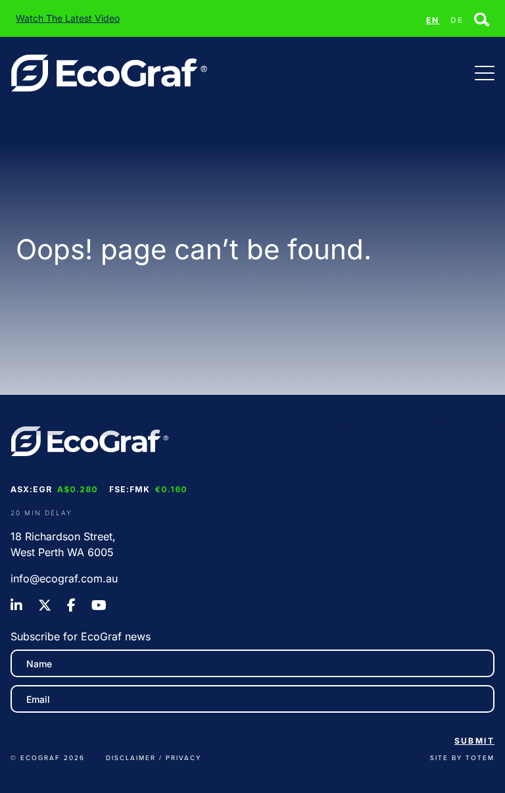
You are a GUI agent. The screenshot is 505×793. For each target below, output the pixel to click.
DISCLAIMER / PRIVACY (153, 757)
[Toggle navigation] (484, 73)
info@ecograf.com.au (64, 578)
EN (433, 20)
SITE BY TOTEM (462, 757)
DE (457, 20)
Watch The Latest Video (68, 18)
